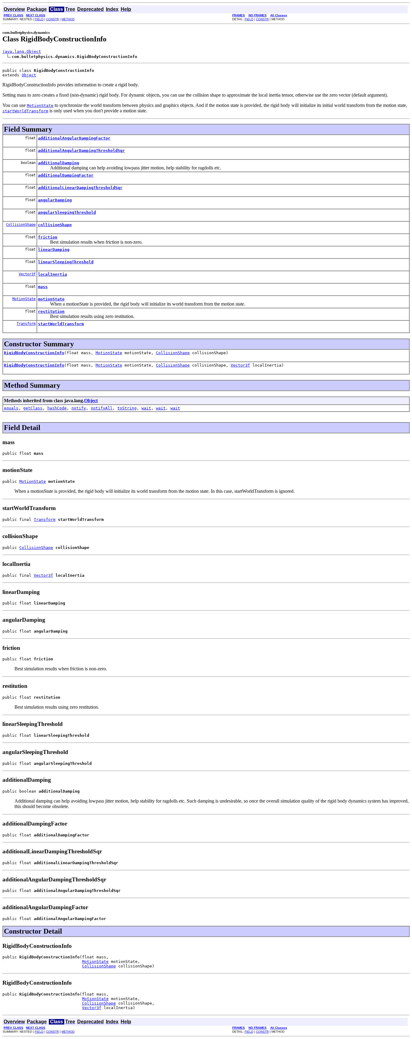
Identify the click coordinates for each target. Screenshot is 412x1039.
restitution (51, 311)
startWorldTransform (61, 324)
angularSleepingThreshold (67, 212)
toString (127, 408)
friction (47, 237)
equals (11, 408)
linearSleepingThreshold (65, 262)
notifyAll (102, 408)
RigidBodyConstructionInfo (34, 353)
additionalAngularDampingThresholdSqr (81, 150)
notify (78, 408)
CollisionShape (21, 225)
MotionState (24, 299)
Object (29, 75)
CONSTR (52, 19)
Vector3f (27, 274)
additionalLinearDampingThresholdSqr (80, 187)
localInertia (52, 274)
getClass (33, 408)
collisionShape (55, 225)
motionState (51, 299)
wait (146, 408)
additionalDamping (58, 163)
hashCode (57, 408)
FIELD (39, 19)
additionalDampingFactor (65, 175)
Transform (26, 324)
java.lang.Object (21, 51)
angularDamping (55, 200)
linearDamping (53, 249)
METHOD (68, 19)
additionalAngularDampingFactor (74, 138)
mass (43, 286)
